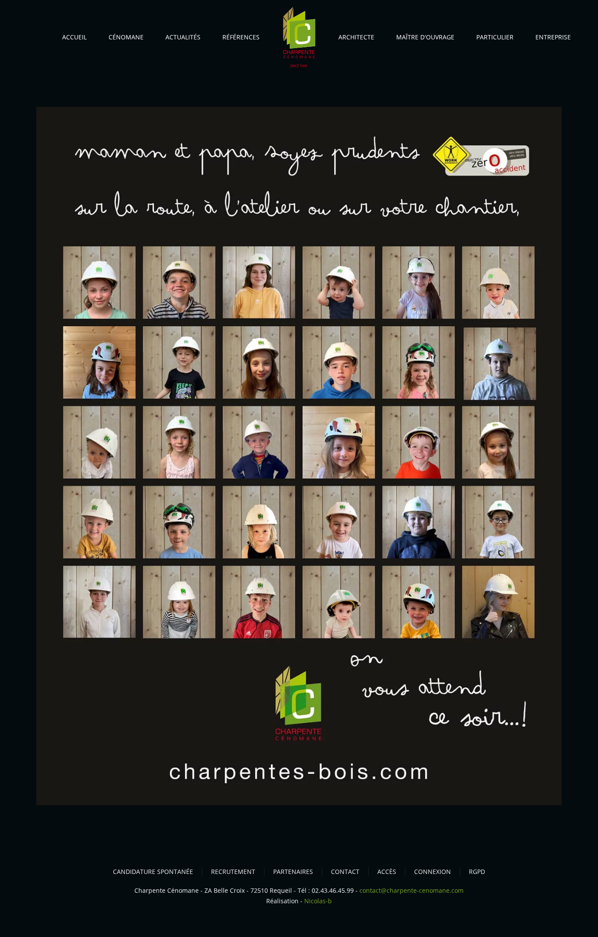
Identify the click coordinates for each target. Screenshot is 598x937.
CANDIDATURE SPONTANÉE (153, 871)
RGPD (477, 871)
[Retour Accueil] (299, 39)
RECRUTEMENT (233, 871)
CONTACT (345, 871)
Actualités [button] (183, 37)
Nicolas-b (318, 901)
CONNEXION (432, 871)
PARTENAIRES (293, 871)
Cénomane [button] (126, 37)
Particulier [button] (495, 37)
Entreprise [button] (553, 37)
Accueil (74, 37)
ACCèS (386, 871)
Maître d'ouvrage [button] (425, 37)
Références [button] (241, 37)
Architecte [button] (356, 37)
